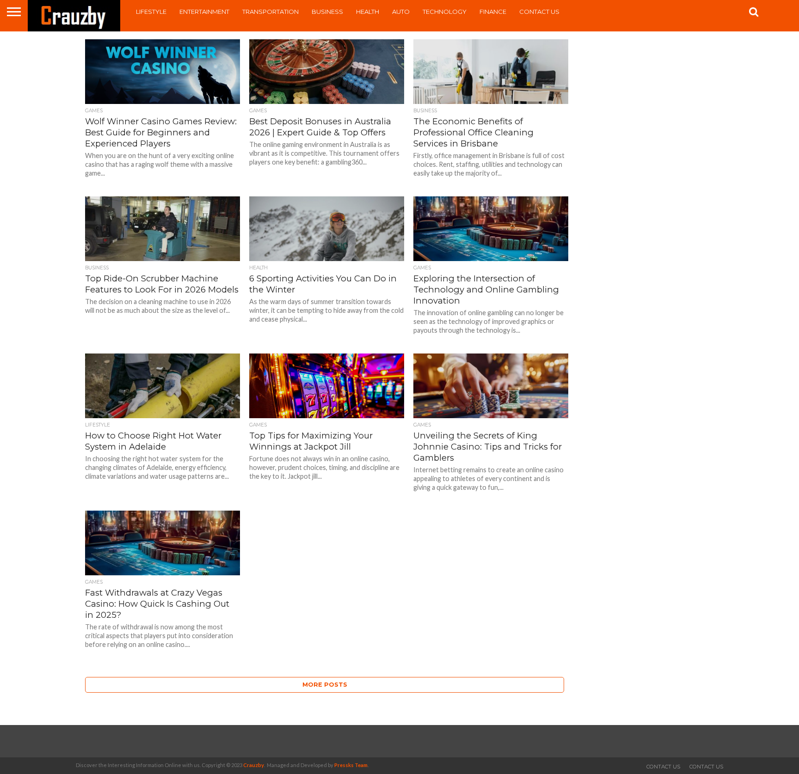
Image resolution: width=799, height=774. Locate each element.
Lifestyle (151, 11)
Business (327, 11)
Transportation (270, 11)
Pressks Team (351, 765)
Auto (401, 11)
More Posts (324, 684)
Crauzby (253, 765)
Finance (492, 11)
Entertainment (204, 11)
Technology (445, 11)
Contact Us (539, 11)
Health (367, 11)
